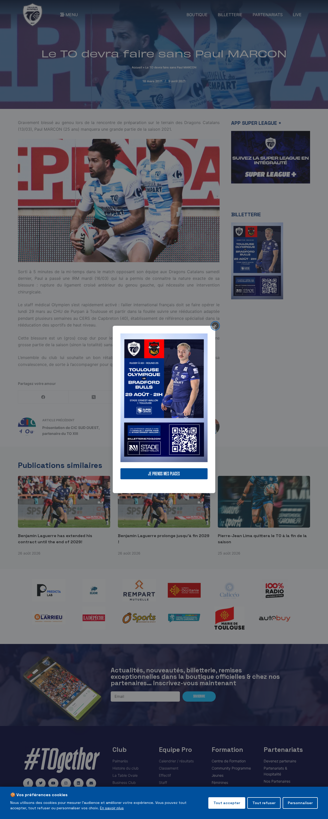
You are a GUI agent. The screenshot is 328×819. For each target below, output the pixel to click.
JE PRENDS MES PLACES (164, 474)
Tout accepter (226, 803)
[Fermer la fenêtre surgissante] (215, 325)
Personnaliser (300, 803)
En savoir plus (112, 808)
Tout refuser (263, 803)
